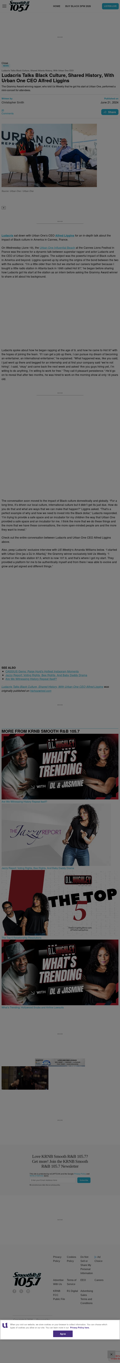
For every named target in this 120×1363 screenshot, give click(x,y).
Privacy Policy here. (80, 1327)
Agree (63, 1333)
